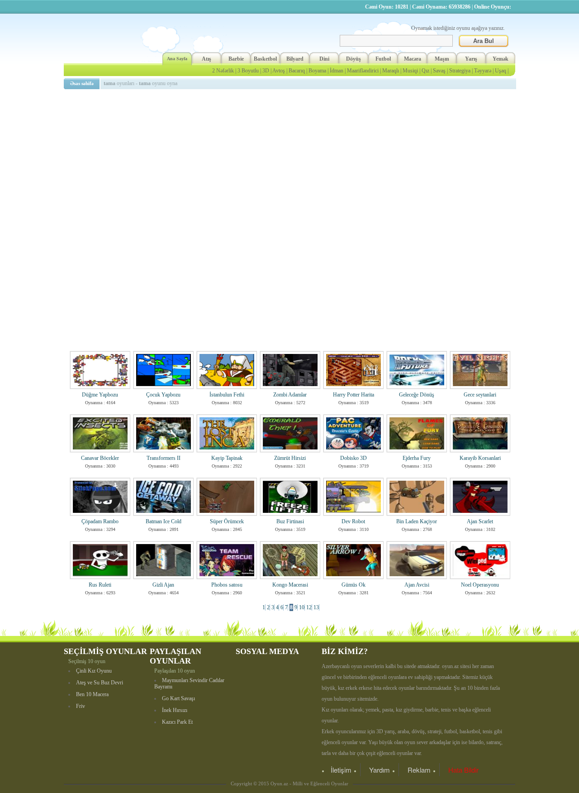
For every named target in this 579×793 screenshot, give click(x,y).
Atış (206, 59)
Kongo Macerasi (290, 585)
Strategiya (459, 70)
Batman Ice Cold (163, 521)
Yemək (500, 59)
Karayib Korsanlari (480, 458)
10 (301, 607)
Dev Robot (353, 521)
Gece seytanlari (480, 395)
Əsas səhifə (82, 83)
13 (316, 607)
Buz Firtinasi (290, 521)
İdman (336, 70)
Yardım (379, 769)
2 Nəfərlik (223, 70)
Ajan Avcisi (416, 585)
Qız (425, 70)
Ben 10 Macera (92, 694)
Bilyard (295, 59)
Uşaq (500, 70)
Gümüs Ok (353, 585)
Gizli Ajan (163, 585)
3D (265, 70)
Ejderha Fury (417, 458)
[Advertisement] (291, 156)
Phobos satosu (226, 585)
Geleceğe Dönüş (416, 395)
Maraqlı (390, 70)
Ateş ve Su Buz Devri (99, 682)
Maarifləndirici (363, 70)
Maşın (442, 59)
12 (309, 607)
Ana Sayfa (177, 58)
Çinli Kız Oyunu (94, 671)
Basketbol (265, 59)
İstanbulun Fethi (226, 395)
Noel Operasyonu (480, 585)
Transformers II (163, 458)
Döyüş (353, 59)
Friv (80, 706)
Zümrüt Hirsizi (290, 458)
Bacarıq (297, 70)
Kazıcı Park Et (177, 722)
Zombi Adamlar (290, 395)
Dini (324, 59)
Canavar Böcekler (100, 458)
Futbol (383, 59)
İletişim (341, 769)
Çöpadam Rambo (100, 521)
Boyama (317, 70)
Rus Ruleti (100, 585)
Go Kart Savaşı (178, 698)
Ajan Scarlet (480, 521)
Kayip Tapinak (226, 458)
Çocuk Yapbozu (163, 395)
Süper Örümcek (227, 521)
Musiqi (410, 70)
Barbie (236, 59)
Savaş (439, 70)
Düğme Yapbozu (100, 395)
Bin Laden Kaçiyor (416, 521)
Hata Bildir (463, 769)
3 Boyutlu (248, 70)
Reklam (419, 769)
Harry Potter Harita (353, 395)
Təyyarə (482, 70)
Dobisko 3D (353, 458)
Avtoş (278, 70)
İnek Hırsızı (174, 710)
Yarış (471, 59)
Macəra (412, 59)
